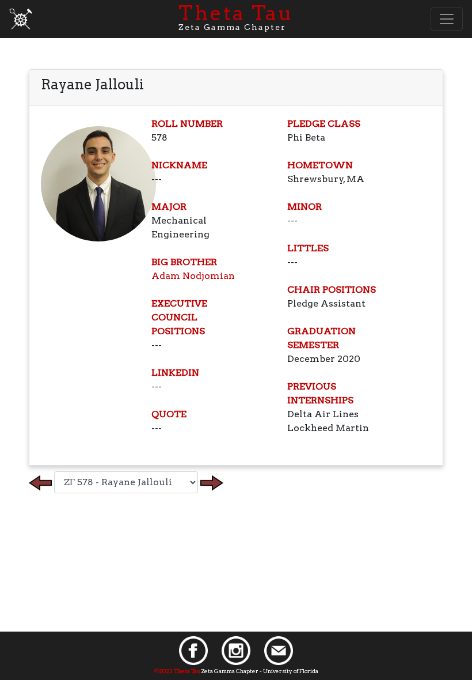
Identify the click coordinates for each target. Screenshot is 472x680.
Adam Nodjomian (193, 275)
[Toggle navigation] (447, 19)
